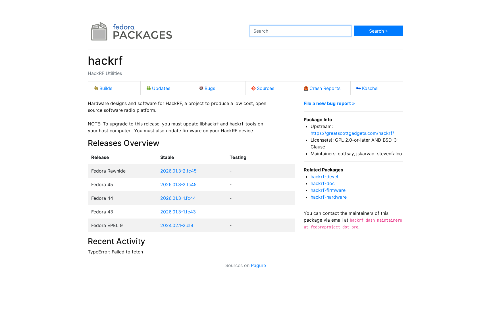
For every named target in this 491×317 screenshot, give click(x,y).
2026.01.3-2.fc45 (178, 171)
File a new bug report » (329, 103)
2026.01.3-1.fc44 (178, 198)
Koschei (370, 88)
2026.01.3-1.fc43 (178, 212)
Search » (378, 31)
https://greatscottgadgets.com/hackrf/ (352, 133)
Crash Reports (324, 88)
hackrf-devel (324, 176)
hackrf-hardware (329, 197)
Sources (265, 88)
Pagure (258, 265)
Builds (105, 88)
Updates (161, 88)
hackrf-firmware (328, 190)
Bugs (210, 88)
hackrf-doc (323, 183)
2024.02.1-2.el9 (176, 225)
